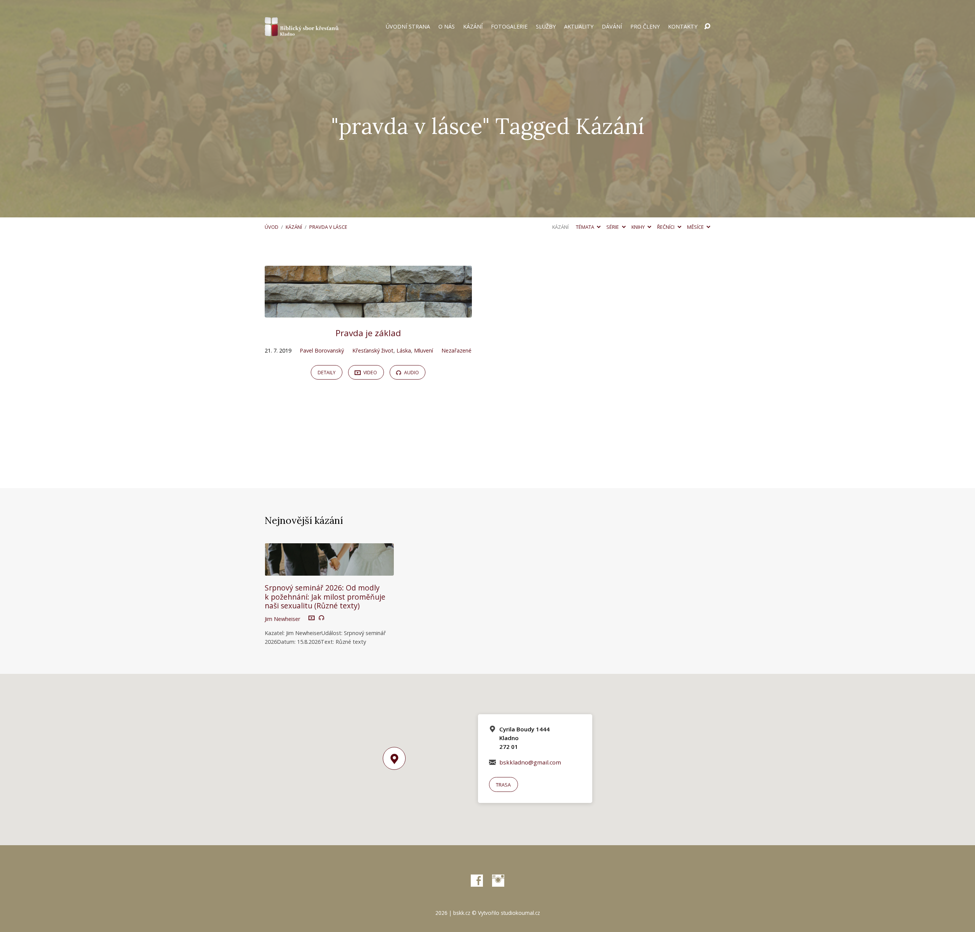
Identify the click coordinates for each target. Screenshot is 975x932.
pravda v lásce (328, 226)
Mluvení (423, 350)
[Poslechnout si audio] (321, 618)
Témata (585, 226)
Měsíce (696, 226)
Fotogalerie (509, 26)
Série (613, 226)
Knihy (638, 226)
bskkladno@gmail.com (530, 762)
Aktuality (578, 26)
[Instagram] (498, 881)
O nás (446, 26)
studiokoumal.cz (520, 912)
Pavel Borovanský (322, 350)
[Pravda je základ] (368, 312)
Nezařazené (456, 350)
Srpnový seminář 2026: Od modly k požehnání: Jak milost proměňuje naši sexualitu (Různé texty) (325, 596)
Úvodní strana (408, 26)
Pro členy (645, 26)
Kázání (473, 26)
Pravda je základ (368, 333)
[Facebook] (477, 881)
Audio (411, 372)
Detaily (327, 372)
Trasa (503, 784)
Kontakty (682, 26)
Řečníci (666, 226)
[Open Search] (707, 27)
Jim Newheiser (282, 618)
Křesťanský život (372, 350)
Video (369, 372)
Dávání (612, 26)
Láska (403, 350)
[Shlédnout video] (311, 618)
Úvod (271, 226)
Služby (546, 26)
